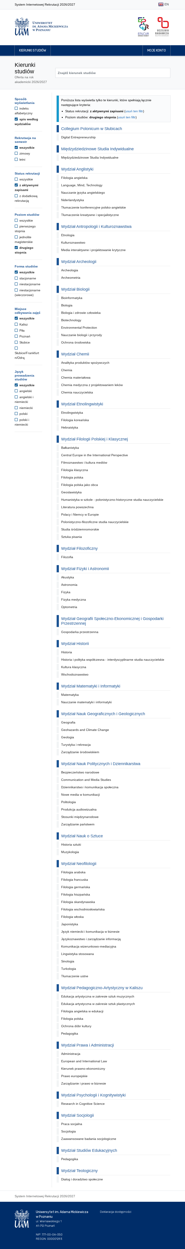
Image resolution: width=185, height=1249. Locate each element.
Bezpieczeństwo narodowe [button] (80, 772)
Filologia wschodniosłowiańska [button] (83, 909)
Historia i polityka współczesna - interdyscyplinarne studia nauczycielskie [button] (112, 659)
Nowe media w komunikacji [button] (80, 794)
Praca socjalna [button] (71, 1124)
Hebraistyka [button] (69, 427)
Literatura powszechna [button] (77, 507)
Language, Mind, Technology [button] (81, 185)
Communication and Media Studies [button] (86, 780)
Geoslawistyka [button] (71, 492)
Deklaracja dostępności (115, 1211)
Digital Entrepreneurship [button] (78, 137)
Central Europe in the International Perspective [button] (94, 455)
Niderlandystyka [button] (72, 200)
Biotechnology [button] (71, 320)
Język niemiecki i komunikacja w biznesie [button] (90, 931)
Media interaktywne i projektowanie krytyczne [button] (93, 250)
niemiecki (25, 408)
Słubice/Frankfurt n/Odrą (27, 355)
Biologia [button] (66, 305)
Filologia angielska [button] (74, 178)
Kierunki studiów (32, 50)
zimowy (24, 153)
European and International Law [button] (84, 1061)
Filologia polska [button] (72, 477)
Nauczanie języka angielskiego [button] (83, 192)
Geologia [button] (67, 737)
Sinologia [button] (67, 961)
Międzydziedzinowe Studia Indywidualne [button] (89, 157)
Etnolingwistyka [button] (72, 412)
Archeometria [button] (70, 277)
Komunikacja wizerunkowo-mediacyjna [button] (88, 946)
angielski (25, 391)
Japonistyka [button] (69, 924)
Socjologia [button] (68, 1131)
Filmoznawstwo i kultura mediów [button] (84, 462)
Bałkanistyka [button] (70, 447)
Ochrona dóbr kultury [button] (76, 1026)
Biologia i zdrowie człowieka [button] (81, 312)
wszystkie (26, 147)
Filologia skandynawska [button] (78, 902)
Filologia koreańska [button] (75, 420)
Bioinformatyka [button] (71, 298)
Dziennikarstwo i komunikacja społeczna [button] (89, 787)
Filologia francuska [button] (74, 879)
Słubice (24, 342)
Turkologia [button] (68, 968)
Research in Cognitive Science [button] (83, 1103)
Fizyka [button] (65, 592)
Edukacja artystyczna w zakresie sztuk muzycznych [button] (97, 996)
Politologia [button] (68, 802)
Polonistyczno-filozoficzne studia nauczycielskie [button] (95, 522)
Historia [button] (66, 652)
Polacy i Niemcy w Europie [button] (80, 514)
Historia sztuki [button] (71, 844)
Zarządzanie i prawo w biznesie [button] (83, 1083)
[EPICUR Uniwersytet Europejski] (143, 27)
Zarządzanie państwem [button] (78, 824)
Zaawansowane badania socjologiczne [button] (88, 1139)
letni (21, 159)
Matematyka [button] (70, 694)
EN (166, 4)
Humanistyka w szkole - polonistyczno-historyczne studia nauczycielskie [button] (112, 499)
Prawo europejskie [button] (74, 1076)
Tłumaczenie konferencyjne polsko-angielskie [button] (93, 207)
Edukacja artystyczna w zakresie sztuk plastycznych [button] (98, 1004)
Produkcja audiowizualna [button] (79, 809)
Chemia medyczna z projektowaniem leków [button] (92, 385)
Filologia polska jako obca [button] (79, 485)
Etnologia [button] (67, 235)
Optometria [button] (69, 607)
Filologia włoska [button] (72, 917)
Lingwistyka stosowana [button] (77, 954)
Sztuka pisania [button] (71, 537)
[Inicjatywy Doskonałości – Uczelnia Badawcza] (162, 27)
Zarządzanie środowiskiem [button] (80, 752)
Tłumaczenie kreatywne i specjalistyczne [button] (90, 215)
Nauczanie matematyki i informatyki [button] (86, 702)
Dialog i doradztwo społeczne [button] (82, 1179)
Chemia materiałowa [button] (75, 377)
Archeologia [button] (69, 270)
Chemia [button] (66, 370)
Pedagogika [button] (69, 1033)
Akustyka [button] (67, 577)
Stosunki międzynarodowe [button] (80, 817)
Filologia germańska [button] (75, 887)
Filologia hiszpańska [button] (75, 894)
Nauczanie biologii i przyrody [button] (81, 335)
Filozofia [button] (67, 557)
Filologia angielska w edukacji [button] (82, 1011)
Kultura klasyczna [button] (73, 667)
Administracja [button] (70, 1054)
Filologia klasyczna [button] (74, 470)
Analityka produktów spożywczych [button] (85, 362)
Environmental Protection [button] (79, 327)
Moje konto (156, 50)
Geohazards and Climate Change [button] (85, 730)
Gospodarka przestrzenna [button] (79, 632)
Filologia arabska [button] (73, 872)
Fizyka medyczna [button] (73, 599)
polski (23, 414)
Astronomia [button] (69, 584)
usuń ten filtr (134, 111)
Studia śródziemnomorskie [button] (80, 529)
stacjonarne (27, 278)
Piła (21, 330)
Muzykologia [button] (70, 852)
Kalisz (23, 324)
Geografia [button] (68, 722)
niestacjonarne (29, 284)
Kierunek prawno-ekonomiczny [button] (83, 1068)
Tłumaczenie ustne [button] (74, 976)
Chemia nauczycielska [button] (77, 392)
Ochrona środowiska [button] (75, 342)
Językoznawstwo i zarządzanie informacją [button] (91, 939)
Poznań (24, 336)
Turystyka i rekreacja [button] (76, 744)
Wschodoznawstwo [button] (74, 674)
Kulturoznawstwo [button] (73, 242)
